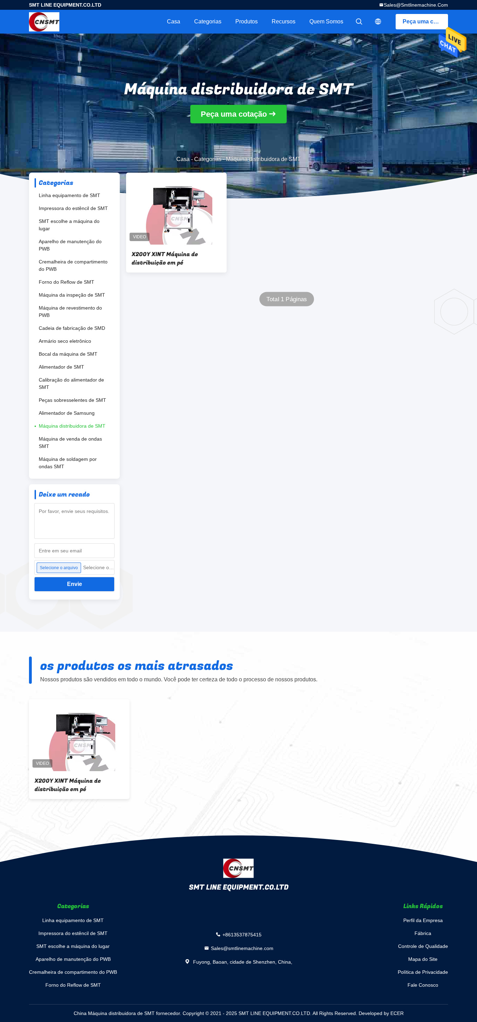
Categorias (207, 21)
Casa (173, 21)
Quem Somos (326, 21)
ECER (397, 1013)
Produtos (246, 21)
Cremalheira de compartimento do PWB (73, 265)
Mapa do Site (423, 959)
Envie (74, 584)
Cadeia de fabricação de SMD (72, 328)
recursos (283, 21)
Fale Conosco (423, 985)
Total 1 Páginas (286, 299)
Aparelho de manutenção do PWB (70, 245)
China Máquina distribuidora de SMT (114, 1013)
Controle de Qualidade (423, 946)
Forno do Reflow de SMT (66, 282)
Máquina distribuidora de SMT (72, 426)
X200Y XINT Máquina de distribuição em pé (165, 258)
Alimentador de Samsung (67, 413)
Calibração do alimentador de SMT (71, 383)
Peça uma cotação (425, 21)
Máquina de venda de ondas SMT (70, 442)
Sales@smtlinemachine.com (416, 5)
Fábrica (422, 933)
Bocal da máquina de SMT (68, 354)
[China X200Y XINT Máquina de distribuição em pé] (176, 209)
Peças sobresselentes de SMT (72, 400)
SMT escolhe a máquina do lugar (69, 224)
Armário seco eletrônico (65, 341)
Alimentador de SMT (61, 367)
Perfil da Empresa (423, 920)
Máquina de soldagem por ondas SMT (68, 462)
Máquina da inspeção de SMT (72, 295)
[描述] (378, 22)
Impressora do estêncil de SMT (73, 208)
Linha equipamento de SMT (69, 195)
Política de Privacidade (423, 972)
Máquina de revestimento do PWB (70, 311)
